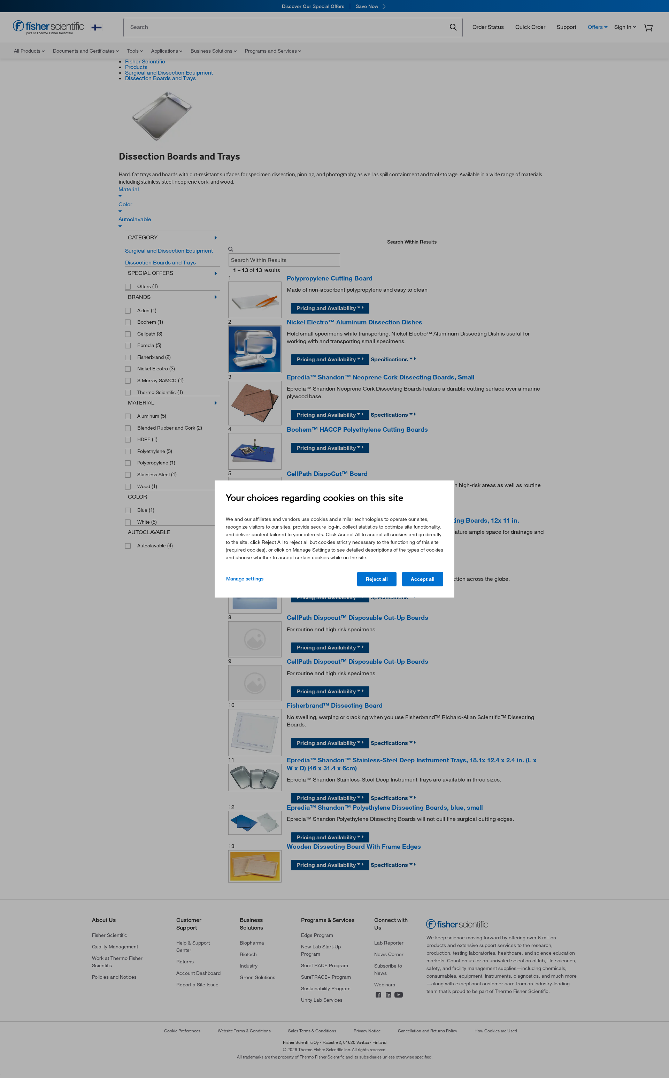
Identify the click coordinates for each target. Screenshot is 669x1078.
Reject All (377, 579)
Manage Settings (244, 579)
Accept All (423, 579)
